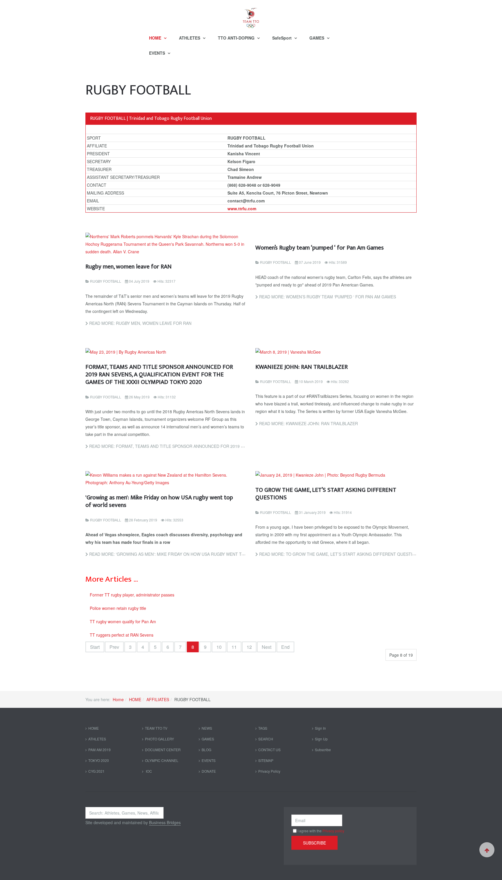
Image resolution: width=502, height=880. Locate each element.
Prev (114, 647)
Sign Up (321, 738)
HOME (155, 38)
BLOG (206, 749)
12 (249, 647)
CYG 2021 (96, 771)
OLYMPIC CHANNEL (161, 760)
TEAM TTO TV (156, 728)
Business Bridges (165, 822)
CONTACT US (269, 749)
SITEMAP (265, 760)
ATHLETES (190, 38)
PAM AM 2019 (99, 749)
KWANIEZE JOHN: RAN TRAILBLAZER (301, 367)
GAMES (317, 38)
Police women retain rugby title (118, 608)
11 (234, 647)
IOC (148, 771)
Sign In (320, 728)
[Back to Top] (486, 849)
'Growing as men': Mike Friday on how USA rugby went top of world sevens (159, 501)
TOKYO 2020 (98, 760)
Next (266, 647)
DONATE (209, 771)
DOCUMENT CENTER (163, 749)
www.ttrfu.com (241, 208)
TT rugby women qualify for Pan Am (123, 621)
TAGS (262, 728)
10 (219, 647)
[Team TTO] (251, 15)
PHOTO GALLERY (159, 738)
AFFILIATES (157, 699)
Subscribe (323, 749)
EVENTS (157, 53)
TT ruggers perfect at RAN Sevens (121, 635)
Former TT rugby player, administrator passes (132, 595)
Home (118, 699)
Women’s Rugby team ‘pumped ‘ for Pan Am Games (319, 248)
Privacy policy (333, 830)
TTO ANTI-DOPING (237, 38)
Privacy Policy (269, 771)
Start (95, 647)
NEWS (207, 728)
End (285, 647)
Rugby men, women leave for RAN (128, 266)
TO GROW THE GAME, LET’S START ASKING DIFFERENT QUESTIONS (325, 494)
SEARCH (265, 738)
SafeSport (282, 38)
